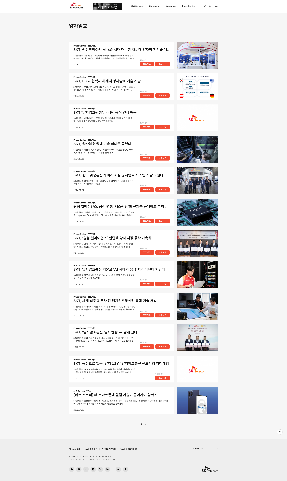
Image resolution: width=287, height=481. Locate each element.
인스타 (93, 469)
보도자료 (147, 64)
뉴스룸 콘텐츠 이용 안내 (129, 449)
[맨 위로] (280, 432)
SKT (76, 5)
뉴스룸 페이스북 (125, 469)
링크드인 (107, 469)
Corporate (154, 6)
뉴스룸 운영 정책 (91, 449)
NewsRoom (76, 7)
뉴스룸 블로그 (118, 469)
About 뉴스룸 (74, 449)
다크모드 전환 (210, 6)
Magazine (171, 6)
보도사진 (162, 64)
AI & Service (136, 6)
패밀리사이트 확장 (205, 448)
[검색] (205, 6)
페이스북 (86, 469)
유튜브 (79, 469)
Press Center (188, 6)
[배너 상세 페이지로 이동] (107, 6)
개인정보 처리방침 (109, 449)
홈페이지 (71, 469)
